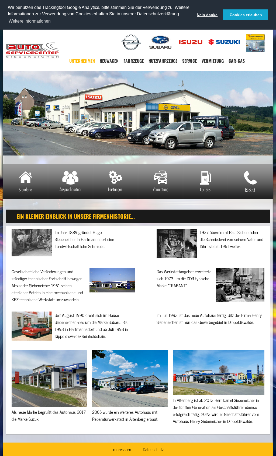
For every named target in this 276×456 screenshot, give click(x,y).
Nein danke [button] (207, 15)
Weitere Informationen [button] (30, 21)
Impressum (121, 449)
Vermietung (213, 61)
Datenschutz (153, 449)
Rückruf (250, 181)
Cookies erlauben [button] (246, 15)
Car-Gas (237, 61)
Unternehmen (82, 61)
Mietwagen (160, 181)
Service (189, 61)
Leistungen (115, 181)
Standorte (25, 181)
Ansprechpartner (70, 181)
